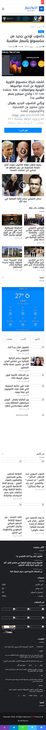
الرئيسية (40, 27)
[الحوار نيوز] (34, 8)
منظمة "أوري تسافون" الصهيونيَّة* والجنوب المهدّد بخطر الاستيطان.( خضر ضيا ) (26, 690)
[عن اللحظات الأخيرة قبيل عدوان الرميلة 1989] (37, 378)
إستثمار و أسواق (37, 592)
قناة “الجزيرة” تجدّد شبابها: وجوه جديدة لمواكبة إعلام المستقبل (12, 263)
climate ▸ (23, 330)
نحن (41, 695)
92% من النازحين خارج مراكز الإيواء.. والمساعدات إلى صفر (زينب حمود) (34, 263)
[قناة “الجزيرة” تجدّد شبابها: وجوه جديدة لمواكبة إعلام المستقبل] (12, 252)
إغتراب (40, 596)
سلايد (41, 665)
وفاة (24, 695)
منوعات (32, 27)
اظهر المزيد (23, 130)
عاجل (30, 665)
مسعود (41, 685)
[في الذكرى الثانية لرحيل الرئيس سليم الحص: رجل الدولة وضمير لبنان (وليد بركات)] (37, 612)
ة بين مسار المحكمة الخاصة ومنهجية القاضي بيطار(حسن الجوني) (23, 661)
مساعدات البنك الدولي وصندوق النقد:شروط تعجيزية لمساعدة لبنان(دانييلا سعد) (24, 680)
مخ (42, 675)
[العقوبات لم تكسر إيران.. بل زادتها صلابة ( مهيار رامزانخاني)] (37, 629)
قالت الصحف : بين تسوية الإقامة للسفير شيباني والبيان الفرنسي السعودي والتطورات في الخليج (12, 525)
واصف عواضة (33, 695)
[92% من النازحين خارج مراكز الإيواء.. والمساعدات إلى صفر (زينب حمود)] (34, 252)
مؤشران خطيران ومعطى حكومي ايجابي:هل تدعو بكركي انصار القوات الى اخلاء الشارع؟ (24, 670)
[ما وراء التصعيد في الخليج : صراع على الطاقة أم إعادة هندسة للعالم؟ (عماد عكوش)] (34, 509)
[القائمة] (3, 10)
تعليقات (9, 339)
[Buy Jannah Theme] (23, 19)
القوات (41, 651)
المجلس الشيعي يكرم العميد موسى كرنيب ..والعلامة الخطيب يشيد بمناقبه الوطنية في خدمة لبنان (34, 234)
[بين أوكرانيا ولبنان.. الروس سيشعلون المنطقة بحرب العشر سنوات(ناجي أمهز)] (37, 402)
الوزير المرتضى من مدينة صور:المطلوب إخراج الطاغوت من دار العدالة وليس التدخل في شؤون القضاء (24, 656)
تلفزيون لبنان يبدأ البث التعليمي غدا (18, 348)
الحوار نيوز (39, 46)
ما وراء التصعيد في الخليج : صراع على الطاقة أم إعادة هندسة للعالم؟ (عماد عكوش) (34, 524)
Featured (40, 647)
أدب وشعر (39, 588)
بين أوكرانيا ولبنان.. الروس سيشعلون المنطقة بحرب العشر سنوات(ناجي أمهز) (16, 402)
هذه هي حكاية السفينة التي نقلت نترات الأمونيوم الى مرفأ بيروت (17, 389)
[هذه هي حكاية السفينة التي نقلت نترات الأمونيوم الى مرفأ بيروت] (37, 389)
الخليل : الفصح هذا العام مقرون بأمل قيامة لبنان (18, 647)
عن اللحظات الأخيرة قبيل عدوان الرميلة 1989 (17, 376)
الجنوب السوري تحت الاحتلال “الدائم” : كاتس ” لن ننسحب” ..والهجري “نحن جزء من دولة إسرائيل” (34, 480)
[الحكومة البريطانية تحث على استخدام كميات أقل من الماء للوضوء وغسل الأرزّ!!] (12, 220)
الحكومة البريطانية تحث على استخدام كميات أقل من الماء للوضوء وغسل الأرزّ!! (12, 231)
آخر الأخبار (39, 585)
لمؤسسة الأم (21, 665)
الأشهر (37, 339)
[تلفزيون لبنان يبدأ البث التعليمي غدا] (37, 350)
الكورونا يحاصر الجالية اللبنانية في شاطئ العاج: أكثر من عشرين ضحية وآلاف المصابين (16, 363)
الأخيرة (23, 339)
